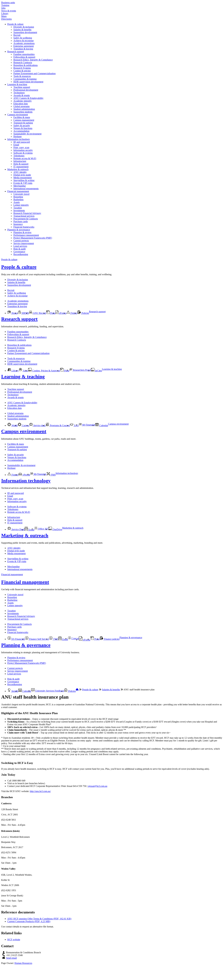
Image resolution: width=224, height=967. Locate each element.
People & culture (15, 24)
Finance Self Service (38, 639)
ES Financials (18, 639)
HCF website (13, 939)
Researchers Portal (81, 370)
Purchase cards (20, 221)
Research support (15, 51)
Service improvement (23, 243)
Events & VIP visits (22, 183)
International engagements (26, 188)
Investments (19, 210)
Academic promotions (24, 43)
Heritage (17, 136)
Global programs (21, 106)
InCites (98, 370)
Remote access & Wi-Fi (24, 158)
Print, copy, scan (21, 147)
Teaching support (21, 87)
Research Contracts (22, 62)
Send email (11, 958)
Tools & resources (22, 76)
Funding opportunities (24, 54)
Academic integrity (22, 101)
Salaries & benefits (22, 29)
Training (5, 5)
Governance (19, 251)
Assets (16, 202)
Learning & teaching (17, 84)
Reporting (18, 196)
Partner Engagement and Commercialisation (34, 73)
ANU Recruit (39, 313)
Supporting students (22, 112)
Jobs (3, 8)
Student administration (24, 109)
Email (16, 144)
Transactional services (23, 216)
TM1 (55, 639)
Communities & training (25, 79)
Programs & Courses (59, 425)
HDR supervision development (28, 81)
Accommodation (21, 131)
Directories (6, 19)
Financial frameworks (23, 227)
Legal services (20, 246)
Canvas (25, 425)
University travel (21, 194)
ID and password (21, 142)
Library (4, 13)
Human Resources (23, 963)
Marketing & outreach (17, 169)
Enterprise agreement (23, 46)
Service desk (39, 425)
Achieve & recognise (23, 40)
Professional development (25, 90)
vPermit (26, 474)
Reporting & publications (25, 65)
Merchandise (19, 186)
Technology (19, 92)
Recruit (16, 35)
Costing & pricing (22, 70)
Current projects (21, 240)
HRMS (25, 313)
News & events (8, 10)
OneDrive (57, 529)
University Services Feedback (49, 690)
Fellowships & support (24, 57)
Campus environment (17, 114)
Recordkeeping (20, 254)
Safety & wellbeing (22, 38)
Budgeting (18, 199)
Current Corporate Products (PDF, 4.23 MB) (28, 921)
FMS (53, 474)
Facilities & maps (21, 117)
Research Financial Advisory (27, 213)
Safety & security (21, 125)
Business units (8, 2)
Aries (25, 370)
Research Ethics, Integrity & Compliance (33, 59)
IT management (20, 166)
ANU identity (20, 172)
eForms (62, 313)
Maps (4, 16)
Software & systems (23, 153)
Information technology (18, 139)
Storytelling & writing (23, 180)
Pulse (52, 313)
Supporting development (25, 32)
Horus (14, 313)
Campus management (23, 120)
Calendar (103, 425)
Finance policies (111, 639)
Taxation (17, 207)
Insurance (18, 224)
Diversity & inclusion (23, 27)
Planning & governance (18, 229)
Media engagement (22, 177)
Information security (23, 150)
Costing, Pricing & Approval (46, 370)
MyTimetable (88, 425)
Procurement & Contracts (25, 218)
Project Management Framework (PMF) (32, 238)
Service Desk (17, 529)
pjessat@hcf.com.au (97, 786)
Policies (85, 313)
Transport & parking (23, 122)
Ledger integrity (21, 205)
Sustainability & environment (27, 133)
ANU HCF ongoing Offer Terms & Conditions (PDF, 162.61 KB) (39, 918)
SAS (76, 425)
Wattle (14, 425)
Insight (14, 691)
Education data (20, 103)
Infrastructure (19, 161)
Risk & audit (19, 249)
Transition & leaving (23, 48)
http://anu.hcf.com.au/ (40, 791)
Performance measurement (26, 235)
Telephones (18, 155)
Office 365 (42, 528)
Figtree (73, 313)
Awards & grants (21, 95)
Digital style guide (22, 175)
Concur (75, 638)
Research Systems (22, 68)
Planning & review (22, 232)
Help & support (20, 164)
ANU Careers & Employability (28, 98)
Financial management (18, 191)
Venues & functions (22, 128)
